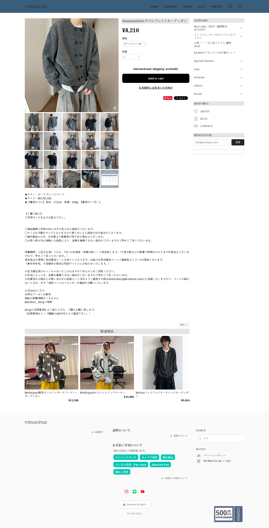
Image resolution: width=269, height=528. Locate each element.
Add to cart (156, 78)
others (198, 85)
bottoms (199, 77)
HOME (154, 6)
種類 (124, 38)
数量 (124, 51)
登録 (238, 142)
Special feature (204, 61)
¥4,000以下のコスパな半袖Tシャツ (215, 52)
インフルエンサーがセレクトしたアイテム (215, 36)
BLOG (201, 6)
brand (198, 94)
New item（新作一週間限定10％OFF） (210, 28)
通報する (184, 324)
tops (196, 69)
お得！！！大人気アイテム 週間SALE (212, 45)
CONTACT (216, 6)
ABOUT (188, 6)
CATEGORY (171, 6)
